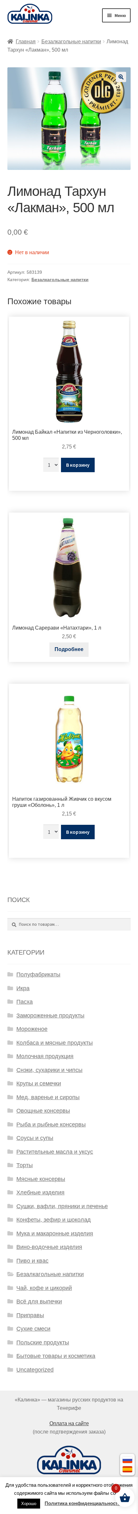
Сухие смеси (33, 1329)
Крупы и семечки (38, 1083)
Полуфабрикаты (38, 974)
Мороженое (31, 1029)
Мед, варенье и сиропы (48, 1097)
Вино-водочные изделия (49, 1247)
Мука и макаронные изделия (54, 1233)
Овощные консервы (43, 1111)
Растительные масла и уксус (54, 1152)
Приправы (30, 1315)
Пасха (24, 1002)
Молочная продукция (44, 1056)
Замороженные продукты (50, 1015)
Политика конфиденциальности (83, 1503)
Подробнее (69, 649)
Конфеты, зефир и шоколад (53, 1220)
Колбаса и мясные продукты (54, 1043)
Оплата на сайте (69, 1423)
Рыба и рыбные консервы (51, 1124)
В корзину (78, 465)
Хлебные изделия (40, 1192)
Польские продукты (42, 1342)
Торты (24, 1165)
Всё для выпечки (39, 1301)
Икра (23, 988)
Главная (26, 41)
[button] (121, 77)
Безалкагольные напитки (71, 41)
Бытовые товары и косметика (55, 1356)
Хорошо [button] (28, 1503)
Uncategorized (35, 1370)
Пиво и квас (32, 1261)
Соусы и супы (34, 1138)
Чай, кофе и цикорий (44, 1288)
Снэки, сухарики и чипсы (49, 1070)
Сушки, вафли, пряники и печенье (62, 1206)
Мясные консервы (40, 1179)
